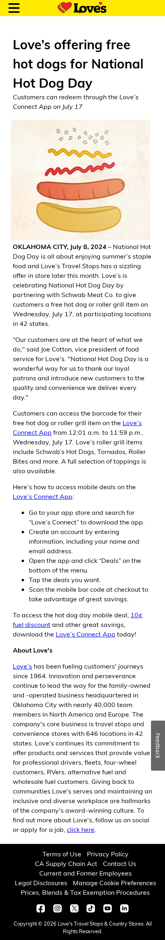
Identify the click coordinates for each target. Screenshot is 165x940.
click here (81, 829)
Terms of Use (61, 854)
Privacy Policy (108, 854)
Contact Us (119, 863)
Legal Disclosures (41, 882)
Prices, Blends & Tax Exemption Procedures (85, 892)
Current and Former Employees (85, 873)
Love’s (22, 666)
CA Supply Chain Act (66, 863)
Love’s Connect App (42, 496)
